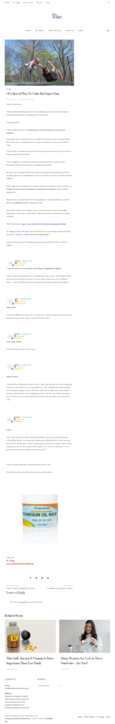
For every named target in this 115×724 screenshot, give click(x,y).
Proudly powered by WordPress (17, 718)
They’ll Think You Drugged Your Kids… (20, 588)
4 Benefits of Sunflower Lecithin (59, 588)
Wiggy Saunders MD (27, 99)
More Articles (28, 3)
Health (8, 89)
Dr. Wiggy (16, 3)
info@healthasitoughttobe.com (17, 688)
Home (7, 3)
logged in (23, 602)
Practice (39, 3)
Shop (48, 3)
